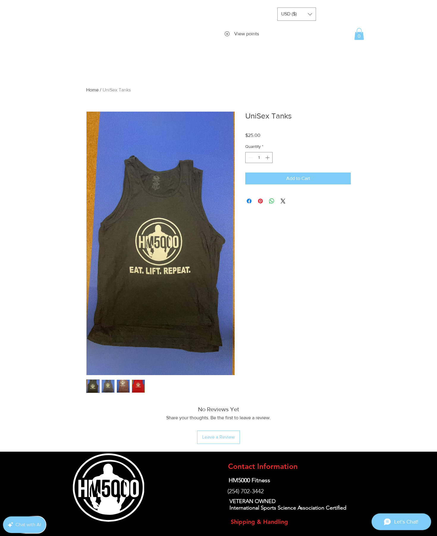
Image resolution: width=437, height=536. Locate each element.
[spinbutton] (259, 157)
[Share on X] (283, 201)
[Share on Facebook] (249, 201)
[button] (296, 14)
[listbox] (296, 14)
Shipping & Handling (259, 521)
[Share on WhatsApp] (271, 201)
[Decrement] (250, 157)
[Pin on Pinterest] (260, 201)
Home (92, 89)
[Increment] (268, 157)
